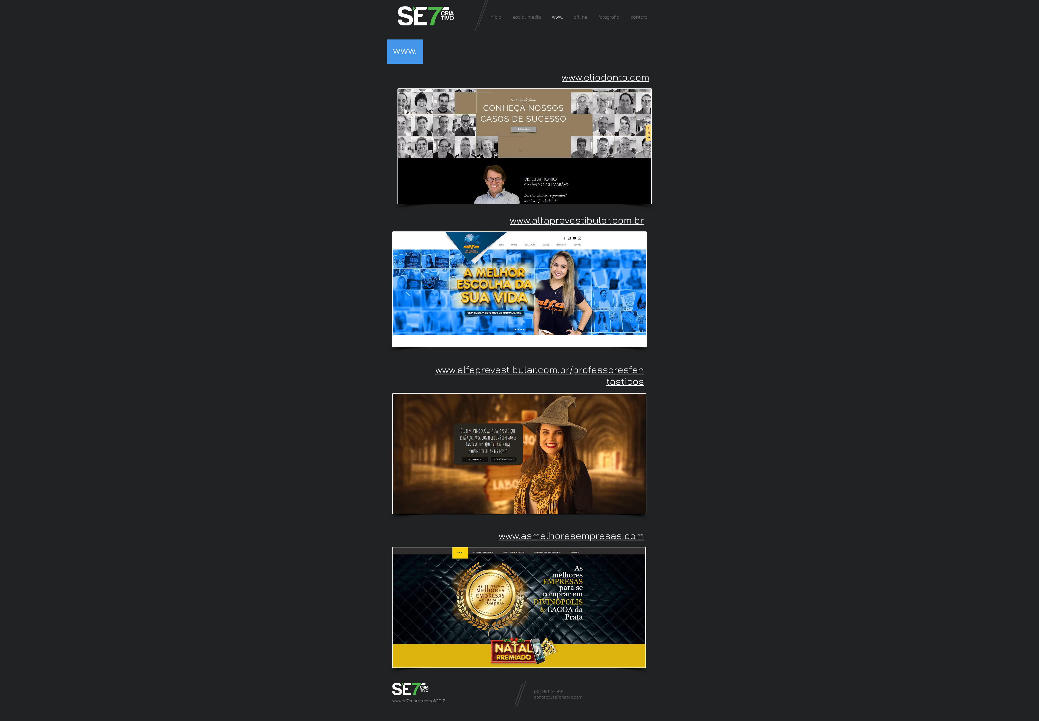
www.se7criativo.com (412, 700)
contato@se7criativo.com (558, 697)
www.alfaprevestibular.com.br (577, 220)
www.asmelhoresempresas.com (571, 535)
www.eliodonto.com (605, 77)
